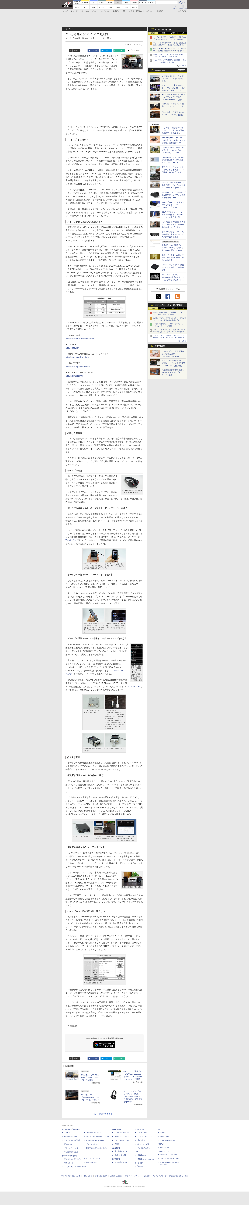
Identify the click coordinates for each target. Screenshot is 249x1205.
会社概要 (146, 1176)
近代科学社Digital (121, 1162)
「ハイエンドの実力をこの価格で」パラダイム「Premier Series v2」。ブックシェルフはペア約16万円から (169, 39)
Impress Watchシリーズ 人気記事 (169, 305)
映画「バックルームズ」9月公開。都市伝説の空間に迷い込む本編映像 (173, 257)
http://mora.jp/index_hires (77, 357)
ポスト (76, 50)
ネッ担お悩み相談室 (71, 1152)
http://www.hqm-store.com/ (77, 366)
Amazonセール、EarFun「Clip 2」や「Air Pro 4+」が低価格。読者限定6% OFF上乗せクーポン (169, 51)
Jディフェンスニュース (145, 1136)
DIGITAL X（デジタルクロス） (97, 1148)
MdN (136, 1152)
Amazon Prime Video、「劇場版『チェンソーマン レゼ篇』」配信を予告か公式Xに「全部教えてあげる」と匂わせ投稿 (169, 314)
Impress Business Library (95, 1140)
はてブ (108, 50)
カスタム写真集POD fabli (169, 1158)
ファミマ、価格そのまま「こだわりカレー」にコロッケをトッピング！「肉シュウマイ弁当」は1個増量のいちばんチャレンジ (169, 332)
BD (124, 11)
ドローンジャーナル (71, 1148)
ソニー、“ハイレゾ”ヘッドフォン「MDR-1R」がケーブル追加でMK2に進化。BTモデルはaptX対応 (132, 1096)
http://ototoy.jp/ (72, 348)
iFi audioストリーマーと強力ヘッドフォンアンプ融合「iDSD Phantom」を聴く (173, 97)
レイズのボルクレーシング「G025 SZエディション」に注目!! (173, 78)
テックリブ (139, 1163)
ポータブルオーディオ (89, 11)
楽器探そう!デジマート (123, 1136)
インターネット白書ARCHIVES (75, 1167)
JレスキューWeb (143, 1144)
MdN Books (141, 1155)
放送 (130, 11)
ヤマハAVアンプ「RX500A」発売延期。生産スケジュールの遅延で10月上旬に (173, 234)
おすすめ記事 (160, 346)
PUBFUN (161, 1144)
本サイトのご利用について (70, 1176)
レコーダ (74, 11)
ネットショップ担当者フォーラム (98, 1136)
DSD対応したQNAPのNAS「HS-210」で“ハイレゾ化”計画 (90, 1077)
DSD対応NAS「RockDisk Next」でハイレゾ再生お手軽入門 (91, 1097)
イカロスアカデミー (144, 1148)
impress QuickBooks (167, 1140)
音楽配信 (160, 11)
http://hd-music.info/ (74, 376)
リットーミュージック (122, 1132)
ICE (159, 1129)
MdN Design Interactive (145, 1159)
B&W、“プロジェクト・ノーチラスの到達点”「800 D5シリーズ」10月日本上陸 (173, 214)
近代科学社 (116, 1159)
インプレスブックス (93, 1158)
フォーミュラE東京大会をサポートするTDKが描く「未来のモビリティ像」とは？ (173, 87)
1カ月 (183, 33)
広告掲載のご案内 (101, 1176)
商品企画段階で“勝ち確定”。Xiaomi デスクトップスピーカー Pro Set (173, 372)
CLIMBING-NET (120, 1155)
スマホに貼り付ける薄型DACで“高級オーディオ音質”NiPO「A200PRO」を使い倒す (173, 363)
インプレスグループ (159, 1176)
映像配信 (116, 11)
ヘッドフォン (105, 11)
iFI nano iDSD (134, 687)
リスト (84, 50)
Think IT (67, 1132)
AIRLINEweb (142, 1132)
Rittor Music (116, 1129)
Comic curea (164, 1136)
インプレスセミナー (93, 1144)
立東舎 (117, 1144)
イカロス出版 (139, 1129)
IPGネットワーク (164, 1151)
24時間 (163, 33)
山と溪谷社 (116, 1148)
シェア (95, 50)
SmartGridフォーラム (93, 1132)
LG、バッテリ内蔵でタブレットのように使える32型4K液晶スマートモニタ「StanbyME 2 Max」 (169, 45)
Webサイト (70, 540)
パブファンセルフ (166, 1147)
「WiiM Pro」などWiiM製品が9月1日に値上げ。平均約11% (173, 267)
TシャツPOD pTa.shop (168, 1154)
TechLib (140, 1166)
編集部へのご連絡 (116, 1176)
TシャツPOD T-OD (122, 1140)
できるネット (69, 1163)
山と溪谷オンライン (122, 1151)
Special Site (160, 71)
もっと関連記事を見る (103, 1114)
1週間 (173, 33)
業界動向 (139, 11)
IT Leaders (68, 1144)
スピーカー (149, 11)
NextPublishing (91, 1162)
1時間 (153, 33)
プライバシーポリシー (133, 1176)
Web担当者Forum (70, 1136)
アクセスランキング (163, 29)
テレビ (65, 11)
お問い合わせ (87, 1176)
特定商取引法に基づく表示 (178, 1176)
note (121, 50)
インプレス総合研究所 (72, 1140)
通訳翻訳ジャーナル (144, 1140)
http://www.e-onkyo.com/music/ (79, 338)
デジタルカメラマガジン (72, 1159)
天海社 (162, 1132)
